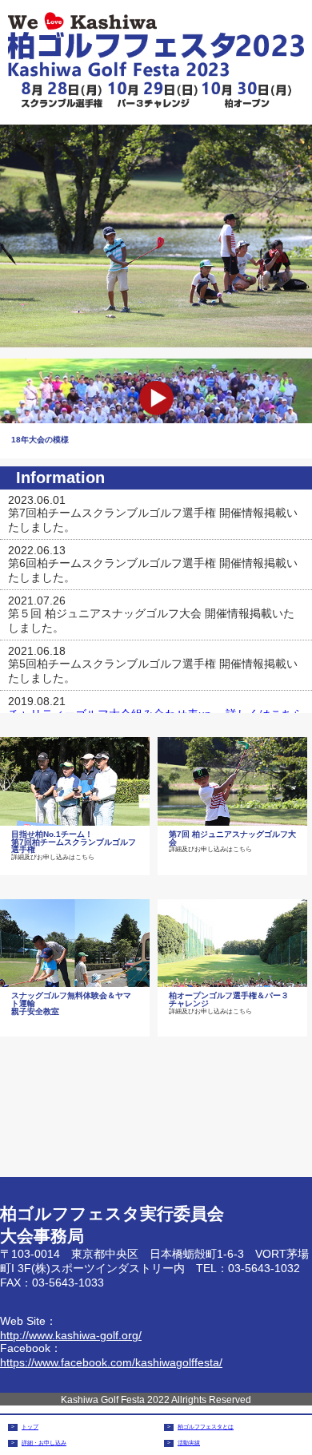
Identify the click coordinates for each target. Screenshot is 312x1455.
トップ (30, 1426)
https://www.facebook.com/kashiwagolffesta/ (111, 1362)
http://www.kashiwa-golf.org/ (71, 1335)
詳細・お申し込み (44, 1442)
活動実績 (189, 1442)
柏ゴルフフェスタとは (206, 1426)
